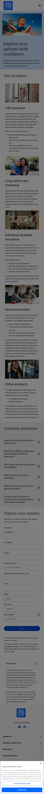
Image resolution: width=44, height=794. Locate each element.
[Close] (40, 763)
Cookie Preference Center (22, 783)
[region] (22, 777)
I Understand (22, 790)
